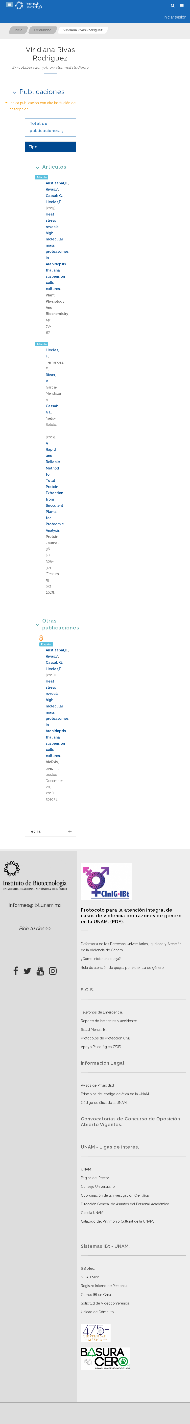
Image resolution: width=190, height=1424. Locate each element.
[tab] (50, 146)
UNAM (86, 1169)
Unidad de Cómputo (97, 1312)
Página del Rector (95, 1178)
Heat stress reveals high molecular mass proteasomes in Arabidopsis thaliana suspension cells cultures (57, 251)
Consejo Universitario (98, 1187)
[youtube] (40, 969)
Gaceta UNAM (92, 1213)
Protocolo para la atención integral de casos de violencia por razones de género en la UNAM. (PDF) (131, 915)
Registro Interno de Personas (104, 1286)
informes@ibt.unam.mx (35, 905)
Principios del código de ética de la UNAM (115, 1094)
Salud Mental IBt (93, 1030)
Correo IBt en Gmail (97, 1295)
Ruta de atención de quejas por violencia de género (122, 968)
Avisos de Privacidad (97, 1085)
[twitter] (27, 969)
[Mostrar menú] (9, 4)
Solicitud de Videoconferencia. (105, 1303)
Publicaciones (42, 92)
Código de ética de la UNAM (104, 1103)
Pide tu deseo (34, 928)
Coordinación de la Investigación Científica (115, 1195)
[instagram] (53, 969)
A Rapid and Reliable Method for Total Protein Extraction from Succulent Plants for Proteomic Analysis (55, 486)
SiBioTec (87, 1268)
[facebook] (15, 969)
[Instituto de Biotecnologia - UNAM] (28, 5)
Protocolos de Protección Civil (105, 1038)
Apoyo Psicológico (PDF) (101, 1047)
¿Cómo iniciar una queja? (101, 959)
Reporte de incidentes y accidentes (109, 1021)
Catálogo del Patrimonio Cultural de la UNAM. (117, 1221)
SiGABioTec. (90, 1277)
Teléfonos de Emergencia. (102, 1012)
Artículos (54, 167)
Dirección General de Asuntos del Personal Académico (125, 1204)
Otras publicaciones (55, 624)
